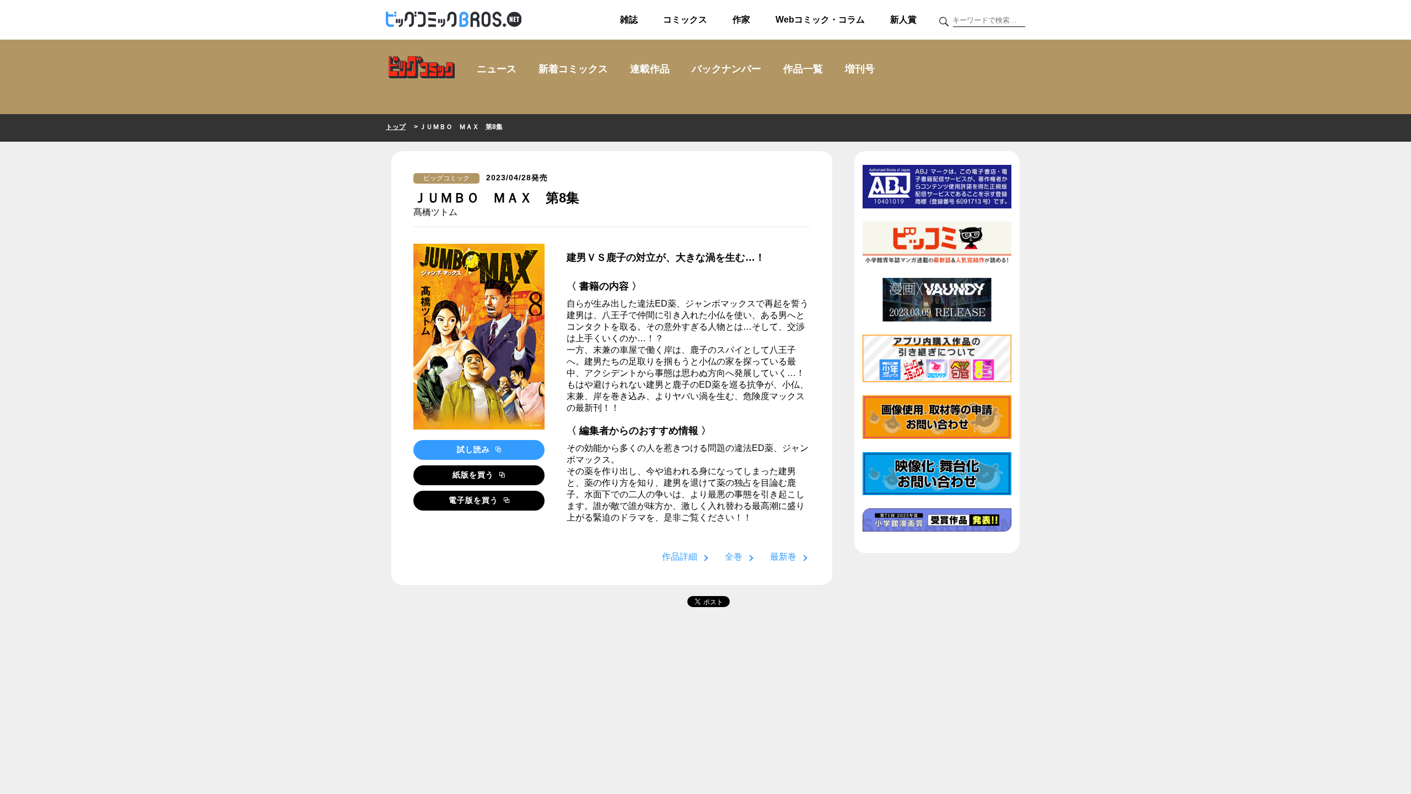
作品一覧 (803, 68)
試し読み (475, 449)
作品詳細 (679, 556)
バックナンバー (726, 68)
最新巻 (783, 556)
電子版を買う (475, 500)
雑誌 (629, 19)
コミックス (685, 19)
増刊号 (860, 68)
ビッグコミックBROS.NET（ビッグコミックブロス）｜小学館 (453, 20)
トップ (396, 127)
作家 (741, 19)
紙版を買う (475, 474)
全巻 (733, 556)
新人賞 (903, 19)
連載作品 (650, 68)
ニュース (496, 68)
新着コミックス (573, 68)
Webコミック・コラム (820, 19)
